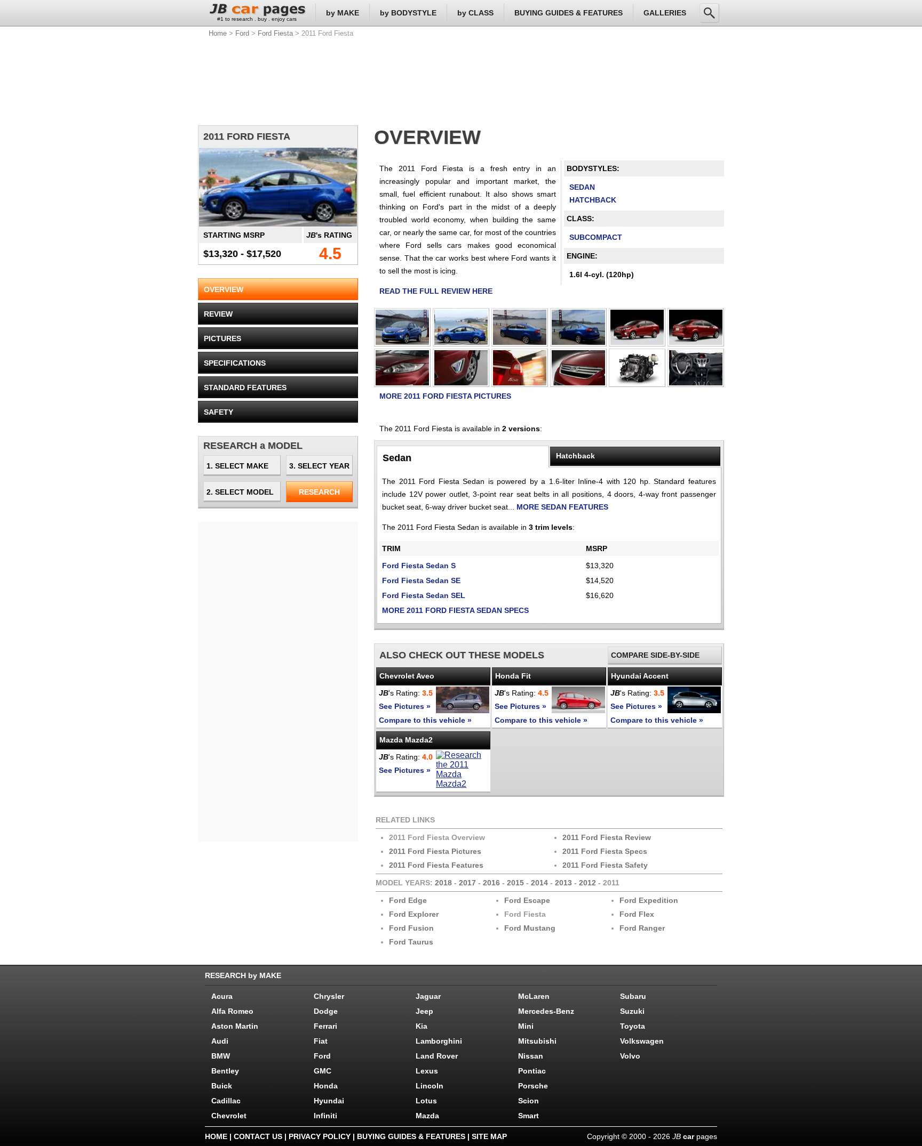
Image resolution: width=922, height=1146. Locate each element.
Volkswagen (642, 1041)
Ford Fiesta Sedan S (419, 565)
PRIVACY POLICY (320, 1136)
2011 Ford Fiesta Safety (605, 865)
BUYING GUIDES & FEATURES (568, 13)
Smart (528, 1115)
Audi (219, 1041)
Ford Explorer (414, 914)
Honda (326, 1086)
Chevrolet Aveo (406, 676)
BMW (220, 1056)
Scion (528, 1100)
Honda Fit (513, 676)
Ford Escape (527, 900)
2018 (443, 882)
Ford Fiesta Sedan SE (421, 580)
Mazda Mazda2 (406, 740)
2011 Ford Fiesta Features (436, 865)
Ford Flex (636, 914)
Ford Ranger (642, 928)
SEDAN (582, 187)
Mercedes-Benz (546, 1011)
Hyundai (329, 1100)
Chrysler (329, 996)
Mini (526, 1026)
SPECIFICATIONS (235, 363)
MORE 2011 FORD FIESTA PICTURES (445, 396)
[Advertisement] (461, 80)
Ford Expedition (648, 900)
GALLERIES (664, 13)
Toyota (632, 1026)
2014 (539, 882)
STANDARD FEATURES (245, 387)
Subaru (633, 996)
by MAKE (342, 13)
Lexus (427, 1071)
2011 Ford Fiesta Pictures (435, 851)
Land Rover (437, 1056)
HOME (216, 1136)
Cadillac (226, 1100)
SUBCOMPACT (595, 237)
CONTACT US (258, 1136)
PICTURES (222, 338)
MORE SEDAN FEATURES (562, 507)
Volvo (630, 1056)
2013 (563, 882)
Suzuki (632, 1011)
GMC (322, 1071)
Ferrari (325, 1026)
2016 (491, 882)
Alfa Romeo (232, 1011)
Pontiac (532, 1071)
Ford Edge (408, 900)
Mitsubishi (537, 1041)
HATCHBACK (592, 200)
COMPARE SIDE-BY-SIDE (655, 655)
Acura (222, 996)
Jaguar (428, 996)
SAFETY (218, 412)
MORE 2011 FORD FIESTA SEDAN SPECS (455, 610)
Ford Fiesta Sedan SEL (423, 595)
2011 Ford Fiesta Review (606, 837)
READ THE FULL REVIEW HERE (435, 291)
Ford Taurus (411, 942)
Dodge (326, 1011)
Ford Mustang (529, 928)
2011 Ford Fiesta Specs (604, 851)
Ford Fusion (411, 928)
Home (218, 33)
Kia (421, 1026)
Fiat (321, 1041)
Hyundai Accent (640, 676)
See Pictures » (405, 706)
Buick (221, 1086)
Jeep (424, 1011)
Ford (242, 33)
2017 (467, 882)
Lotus (426, 1100)
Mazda (427, 1115)
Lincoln (429, 1086)
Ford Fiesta (275, 33)
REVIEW (218, 314)
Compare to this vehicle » (425, 720)
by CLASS (475, 13)
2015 (515, 882)
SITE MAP (489, 1136)
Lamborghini (439, 1041)
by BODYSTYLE (408, 13)
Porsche (533, 1086)
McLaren (534, 996)
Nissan (530, 1056)
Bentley (225, 1071)
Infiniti (325, 1115)
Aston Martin (234, 1026)
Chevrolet (229, 1115)
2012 (587, 882)
